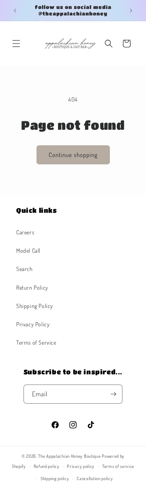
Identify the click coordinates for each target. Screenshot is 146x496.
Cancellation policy (95, 478)
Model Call (28, 250)
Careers (25, 232)
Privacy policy (80, 466)
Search (24, 268)
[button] (16, 43)
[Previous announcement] (15, 11)
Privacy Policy (32, 324)
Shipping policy (55, 478)
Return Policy (32, 287)
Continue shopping (73, 155)
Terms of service (118, 466)
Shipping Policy (34, 305)
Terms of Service (36, 342)
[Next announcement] (131, 11)
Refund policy (47, 466)
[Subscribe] (113, 394)
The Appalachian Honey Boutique (69, 456)
